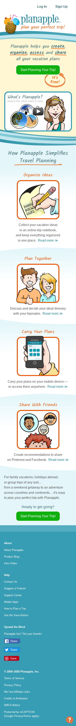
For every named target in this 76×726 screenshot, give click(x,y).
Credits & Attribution (16, 698)
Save (13, 658)
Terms (27, 716)
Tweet (13, 649)
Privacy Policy (12, 685)
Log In (42, 6)
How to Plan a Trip (15, 608)
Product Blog (11, 556)
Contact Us (10, 581)
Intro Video (10, 563)
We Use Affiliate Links (17, 691)
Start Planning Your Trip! (38, 69)
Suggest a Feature (15, 588)
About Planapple (13, 550)
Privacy (18, 716)
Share (13, 641)
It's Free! (55, 80)
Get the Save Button (16, 615)
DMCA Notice (12, 705)
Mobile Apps (11, 601)
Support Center (13, 595)
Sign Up (61, 6)
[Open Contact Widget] (70, 720)
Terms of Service (14, 678)
